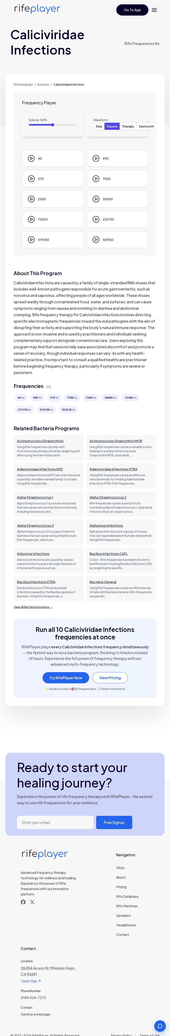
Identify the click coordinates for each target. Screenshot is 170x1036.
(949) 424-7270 (33, 997)
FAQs (120, 868)
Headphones (126, 925)
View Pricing (110, 677)
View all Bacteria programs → (33, 607)
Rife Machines (127, 906)
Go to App (132, 10)
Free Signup (114, 822)
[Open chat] (160, 1026)
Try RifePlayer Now (65, 677)
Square (112, 126)
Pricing (121, 887)
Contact (122, 934)
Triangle (128, 126)
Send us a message (35, 1014)
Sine (99, 126)
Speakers (123, 915)
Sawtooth (146, 126)
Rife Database (23, 84)
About (121, 877)
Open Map (29, 981)
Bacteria (43, 84)
